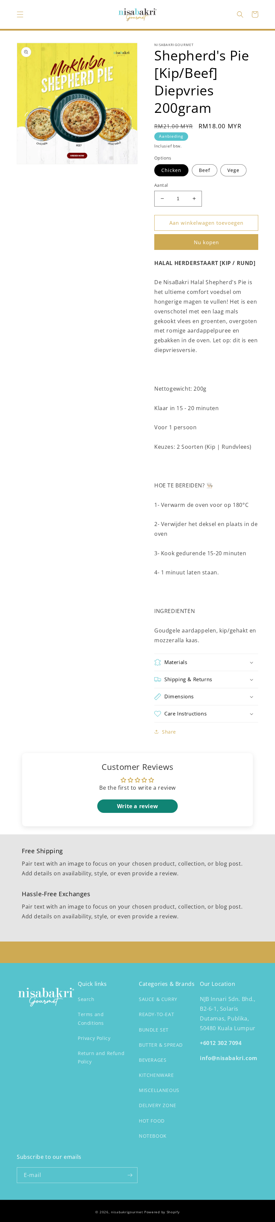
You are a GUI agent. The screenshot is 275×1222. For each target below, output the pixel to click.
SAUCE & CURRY (158, 999)
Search (86, 999)
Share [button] (169, 732)
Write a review (137, 806)
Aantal (161, 185)
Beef (204, 170)
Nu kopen (206, 242)
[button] (20, 14)
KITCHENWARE (156, 1075)
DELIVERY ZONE (157, 1105)
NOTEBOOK (153, 1136)
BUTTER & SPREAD (161, 1045)
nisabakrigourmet (127, 1212)
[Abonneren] (129, 1175)
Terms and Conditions (91, 1018)
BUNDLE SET (154, 1030)
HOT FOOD (152, 1121)
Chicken (171, 170)
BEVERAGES (152, 1060)
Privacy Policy (94, 1038)
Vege (233, 170)
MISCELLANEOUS (159, 1090)
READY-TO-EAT (156, 1014)
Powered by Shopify (162, 1212)
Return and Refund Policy (101, 1057)
